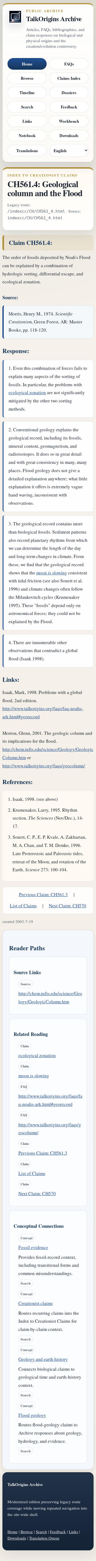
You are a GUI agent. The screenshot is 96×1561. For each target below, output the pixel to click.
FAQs (69, 64)
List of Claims (23, 906)
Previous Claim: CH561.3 (43, 894)
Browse (27, 78)
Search (27, 107)
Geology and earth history (43, 1359)
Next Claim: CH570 (67, 906)
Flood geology (32, 1415)
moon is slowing (51, 573)
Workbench (69, 121)
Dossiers (69, 92)
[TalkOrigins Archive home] (15, 16)
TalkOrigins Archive (54, 18)
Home (27, 64)
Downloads (68, 135)
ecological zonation (27, 392)
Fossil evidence (33, 1247)
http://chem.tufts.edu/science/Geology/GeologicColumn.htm (50, 997)
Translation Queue (44, 1538)
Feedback (69, 107)
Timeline (27, 92)
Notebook (27, 135)
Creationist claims (35, 1303)
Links (27, 121)
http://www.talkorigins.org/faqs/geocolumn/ (43, 766)
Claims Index (69, 78)
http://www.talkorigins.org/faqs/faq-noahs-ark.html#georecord (50, 1100)
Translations (27, 150)
